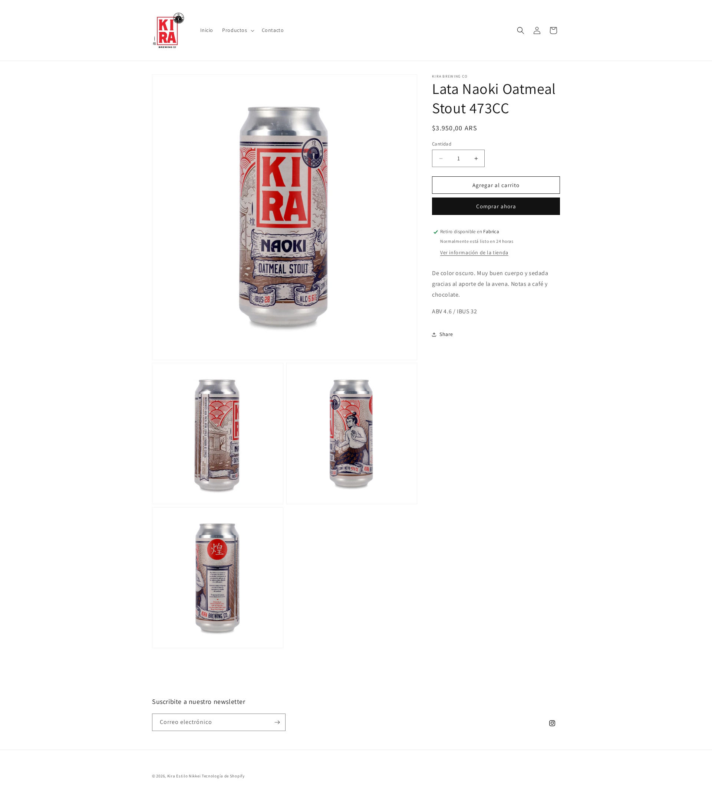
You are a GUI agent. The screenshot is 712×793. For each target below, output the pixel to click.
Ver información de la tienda (474, 252)
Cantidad (441, 144)
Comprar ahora (496, 206)
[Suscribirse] (277, 722)
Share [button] (446, 334)
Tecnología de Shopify (223, 776)
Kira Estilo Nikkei (184, 776)
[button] (237, 30)
